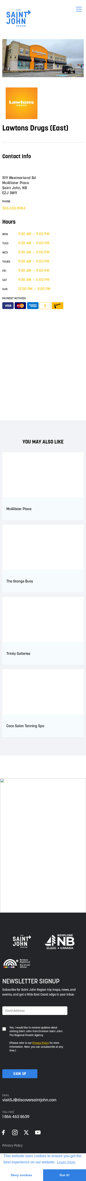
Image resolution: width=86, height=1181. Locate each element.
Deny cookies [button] (21, 1175)
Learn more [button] (66, 1162)
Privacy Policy (40, 1043)
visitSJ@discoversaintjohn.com (29, 1099)
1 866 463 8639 (15, 1116)
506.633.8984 (13, 208)
